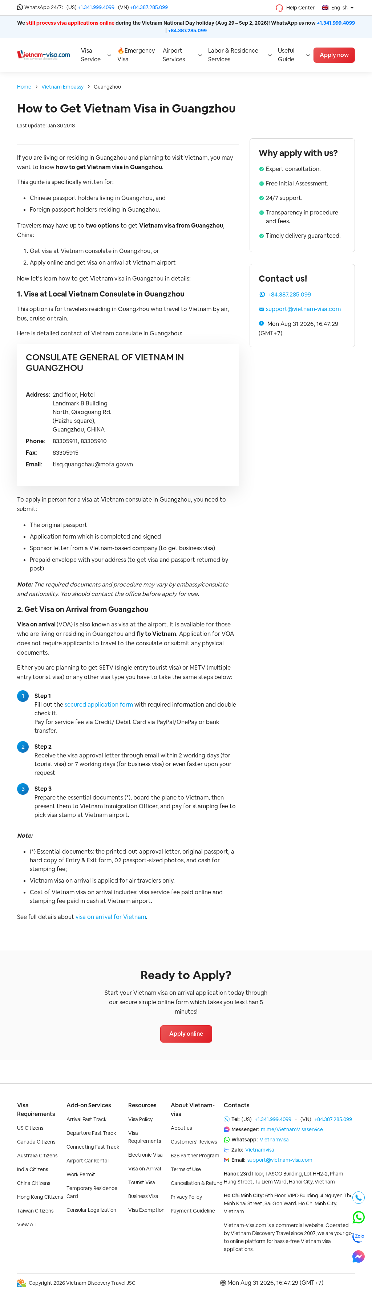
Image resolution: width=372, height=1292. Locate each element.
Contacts (237, 1105)
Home (24, 86)
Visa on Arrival (144, 1168)
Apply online (186, 1034)
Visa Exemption (146, 1210)
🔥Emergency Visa (136, 55)
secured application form (99, 704)
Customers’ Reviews (194, 1141)
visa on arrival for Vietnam (111, 917)
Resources (142, 1105)
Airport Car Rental (87, 1160)
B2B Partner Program (195, 1155)
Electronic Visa (145, 1155)
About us (181, 1128)
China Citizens (33, 1183)
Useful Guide (286, 55)
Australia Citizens (37, 1155)
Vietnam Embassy (62, 86)
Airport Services (174, 55)
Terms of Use (186, 1169)
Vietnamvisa (274, 1139)
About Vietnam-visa (193, 1109)
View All (26, 1224)
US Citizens (30, 1128)
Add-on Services (88, 1105)
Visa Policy (140, 1119)
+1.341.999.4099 (96, 7)
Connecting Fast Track (92, 1147)
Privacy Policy (186, 1197)
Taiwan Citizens (35, 1210)
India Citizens (32, 1169)
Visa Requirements (36, 1109)
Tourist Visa (141, 1182)
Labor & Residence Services (233, 55)
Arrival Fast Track (86, 1119)
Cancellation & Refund (197, 1183)
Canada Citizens (36, 1141)
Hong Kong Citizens (40, 1197)
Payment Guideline (193, 1210)
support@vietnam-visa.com (303, 309)
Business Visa (143, 1196)
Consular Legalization (91, 1210)
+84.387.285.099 (149, 7)
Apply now (334, 55)
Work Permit (80, 1174)
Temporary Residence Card (91, 1192)
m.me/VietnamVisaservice (292, 1129)
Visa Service (91, 55)
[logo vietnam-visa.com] (43, 54)
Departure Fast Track (91, 1133)
